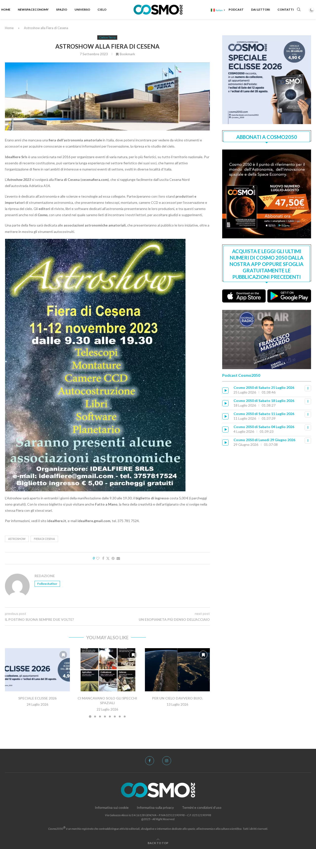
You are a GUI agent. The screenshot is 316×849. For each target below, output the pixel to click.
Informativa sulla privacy (155, 807)
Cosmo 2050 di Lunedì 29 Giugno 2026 (264, 440)
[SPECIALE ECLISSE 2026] (37, 670)
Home (5, 9)
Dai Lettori (260, 9)
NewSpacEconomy (33, 9)
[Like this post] (97, 558)
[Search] (298, 10)
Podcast (236, 9)
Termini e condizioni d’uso (201, 807)
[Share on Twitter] (108, 558)
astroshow (16, 538)
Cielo (102, 9)
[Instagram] (166, 760)
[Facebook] (149, 760)
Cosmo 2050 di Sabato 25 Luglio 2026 (264, 387)
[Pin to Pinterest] (113, 558)
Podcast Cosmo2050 (241, 375)
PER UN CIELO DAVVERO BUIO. (177, 698)
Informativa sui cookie (112, 807)
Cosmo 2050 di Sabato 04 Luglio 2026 (264, 427)
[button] (11, 683)
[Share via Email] (118, 558)
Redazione (45, 576)
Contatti (285, 9)
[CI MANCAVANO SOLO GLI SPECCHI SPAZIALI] (107, 670)
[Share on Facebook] (103, 558)
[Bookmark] (63, 655)
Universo (82, 9)
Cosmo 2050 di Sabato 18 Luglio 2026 (264, 400)
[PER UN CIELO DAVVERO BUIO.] (177, 670)
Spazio (61, 9)
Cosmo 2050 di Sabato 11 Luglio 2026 (264, 414)
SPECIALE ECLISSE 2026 (37, 698)
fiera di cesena (44, 538)
